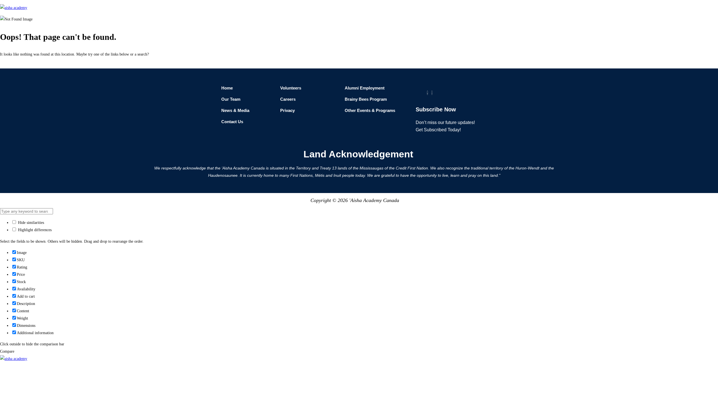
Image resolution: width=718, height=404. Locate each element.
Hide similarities (30, 223)
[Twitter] (427, 92)
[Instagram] (431, 92)
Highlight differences (34, 230)
